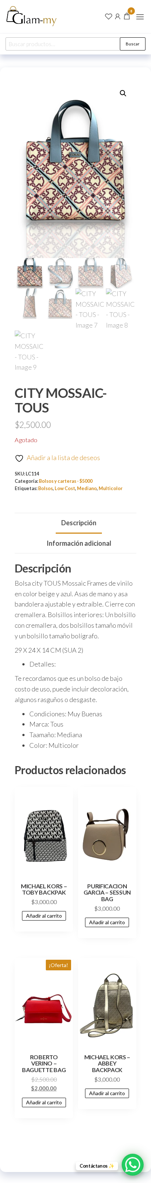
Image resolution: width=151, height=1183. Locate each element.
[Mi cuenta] (118, 16)
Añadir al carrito (44, 916)
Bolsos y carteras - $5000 (65, 481)
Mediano (87, 488)
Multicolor (110, 488)
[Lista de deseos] (108, 16)
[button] (140, 16)
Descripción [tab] (78, 523)
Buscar (133, 43)
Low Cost (65, 488)
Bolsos (45, 488)
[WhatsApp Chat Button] (133, 1165)
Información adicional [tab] (79, 543)
